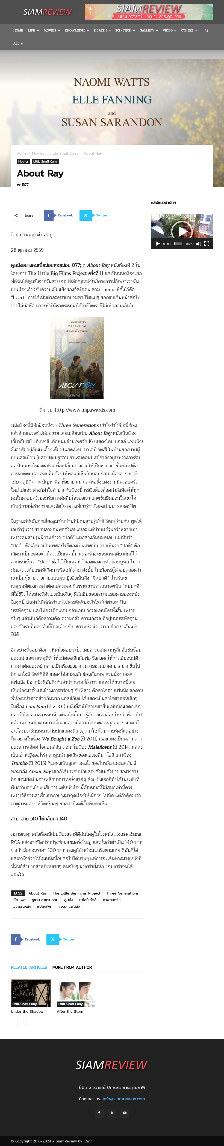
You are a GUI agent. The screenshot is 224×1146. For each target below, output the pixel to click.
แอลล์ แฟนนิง (69, 906)
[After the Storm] (77, 993)
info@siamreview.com (123, 1099)
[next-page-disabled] (23, 1022)
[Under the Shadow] (31, 993)
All (16, 43)
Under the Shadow (27, 1011)
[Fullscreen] (207, 244)
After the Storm (70, 1011)
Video (168, 30)
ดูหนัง (68, 899)
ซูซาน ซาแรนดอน (45, 899)
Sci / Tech (123, 30)
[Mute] (199, 244)
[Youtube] (124, 1113)
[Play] (158, 244)
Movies (50, 30)
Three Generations (122, 893)
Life (31, 30)
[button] (206, 31)
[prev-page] (14, 1022)
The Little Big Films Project (76, 893)
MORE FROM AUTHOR (72, 967)
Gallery (147, 30)
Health (100, 30)
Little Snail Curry (63, 153)
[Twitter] (112, 1113)
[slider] (178, 243)
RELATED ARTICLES (29, 967)
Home (18, 30)
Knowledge (75, 30)
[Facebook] (99, 1113)
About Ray (37, 893)
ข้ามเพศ (19, 899)
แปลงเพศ (44, 906)
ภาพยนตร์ (110, 899)
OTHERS (187, 30)
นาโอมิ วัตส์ (88, 899)
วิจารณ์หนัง (22, 906)
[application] (182, 231)
